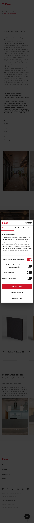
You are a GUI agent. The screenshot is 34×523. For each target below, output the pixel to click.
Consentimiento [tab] (7, 228)
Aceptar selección (17, 292)
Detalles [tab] (17, 228)
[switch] (29, 266)
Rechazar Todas (17, 298)
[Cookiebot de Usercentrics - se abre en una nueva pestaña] (24, 223)
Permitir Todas (17, 286)
